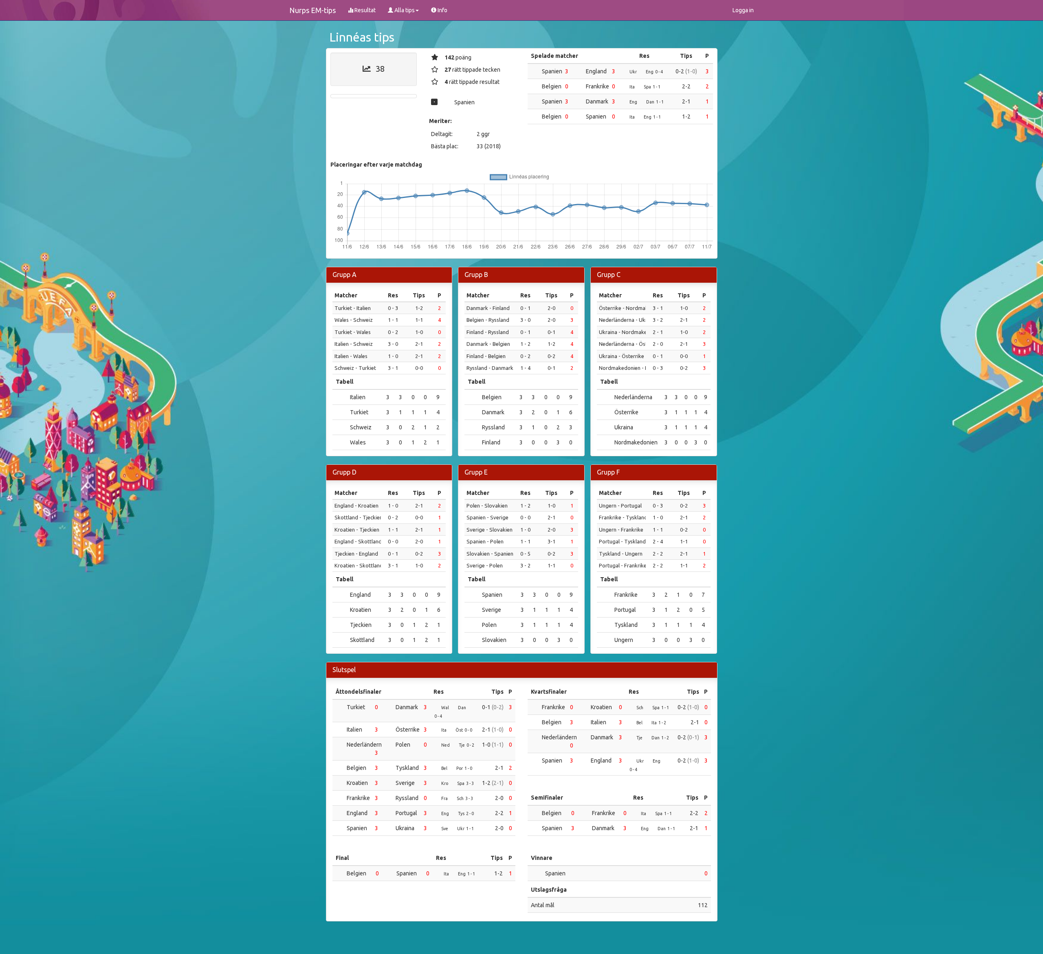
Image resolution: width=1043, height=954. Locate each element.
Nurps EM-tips (312, 10)
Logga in (743, 10)
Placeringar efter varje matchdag (376, 164)
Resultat (364, 10)
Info (441, 10)
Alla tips (404, 10)
